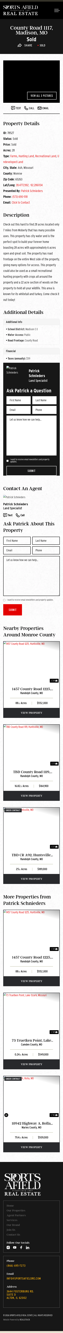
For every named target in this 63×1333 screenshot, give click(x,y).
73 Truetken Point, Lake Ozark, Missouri (31, 1040)
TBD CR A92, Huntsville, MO (32, 855)
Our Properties (16, 1210)
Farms (13, 156)
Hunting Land (26, 156)
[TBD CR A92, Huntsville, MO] (31, 828)
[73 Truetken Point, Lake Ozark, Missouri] (31, 1014)
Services (12, 1220)
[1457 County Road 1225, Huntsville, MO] (31, 662)
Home (10, 1205)
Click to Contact (21, 202)
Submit (31, 471)
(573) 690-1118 (20, 197)
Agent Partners (16, 1215)
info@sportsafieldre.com (24, 1278)
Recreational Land (45, 156)
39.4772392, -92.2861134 (29, 185)
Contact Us (13, 1234)
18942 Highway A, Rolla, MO (31, 1123)
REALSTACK (25, 1319)
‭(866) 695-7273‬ (16, 1265)
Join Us (11, 1229)
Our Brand (13, 1225)
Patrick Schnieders (32, 191)
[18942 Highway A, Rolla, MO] (31, 1097)
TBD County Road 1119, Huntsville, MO (31, 772)
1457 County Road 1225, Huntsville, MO (31, 689)
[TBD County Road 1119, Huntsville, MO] (31, 746)
